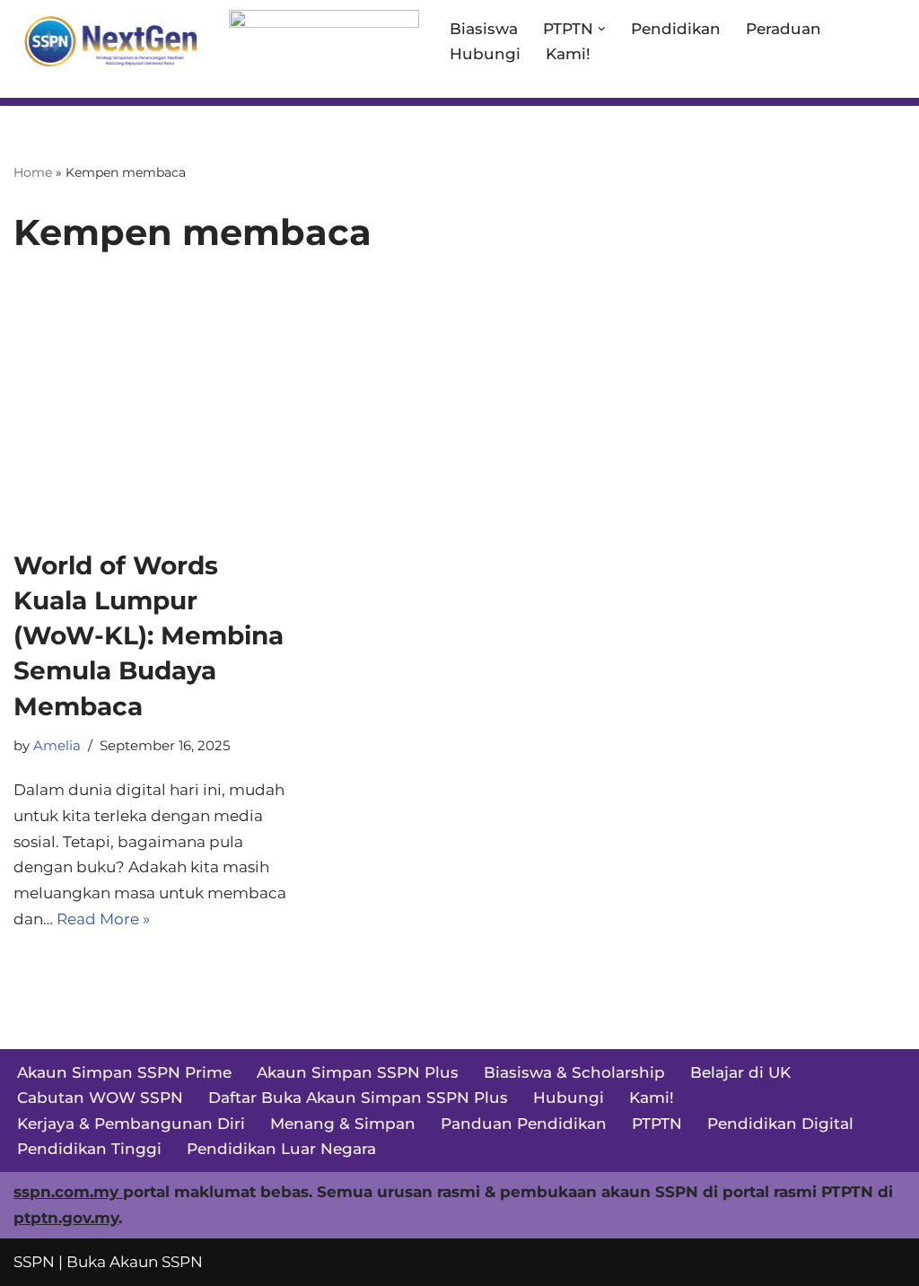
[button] (602, 29)
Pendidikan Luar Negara (281, 1149)
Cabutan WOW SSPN (100, 1098)
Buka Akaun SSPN (134, 1262)
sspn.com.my (68, 1192)
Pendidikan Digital (780, 1124)
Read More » (103, 919)
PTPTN (657, 1124)
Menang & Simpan (343, 1124)
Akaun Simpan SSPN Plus (358, 1072)
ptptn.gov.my (65, 1218)
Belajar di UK (740, 1072)
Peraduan (783, 29)
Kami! (568, 54)
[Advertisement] (459, 413)
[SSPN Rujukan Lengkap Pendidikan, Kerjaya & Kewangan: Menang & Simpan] (107, 41)
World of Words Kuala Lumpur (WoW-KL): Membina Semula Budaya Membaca (148, 636)
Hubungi (485, 54)
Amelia (57, 745)
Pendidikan (676, 29)
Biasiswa (484, 29)
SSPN (34, 1262)
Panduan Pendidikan (524, 1124)
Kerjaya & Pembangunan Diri (131, 1124)
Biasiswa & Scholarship (574, 1072)
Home (32, 172)
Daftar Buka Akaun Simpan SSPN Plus (358, 1098)
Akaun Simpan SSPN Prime (124, 1072)
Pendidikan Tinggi (89, 1149)
